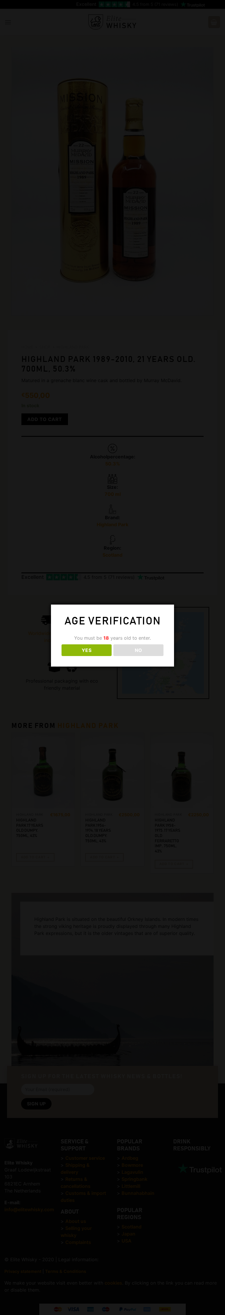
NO (138, 650)
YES (86, 650)
